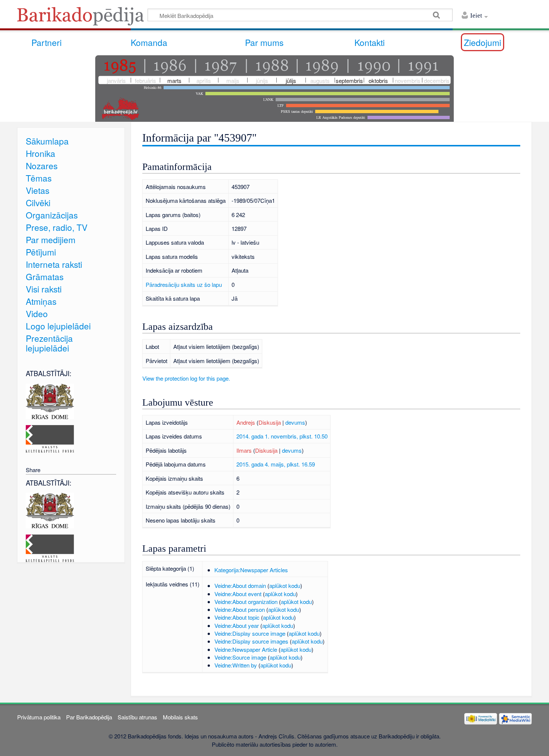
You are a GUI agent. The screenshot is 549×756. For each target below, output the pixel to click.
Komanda (149, 42)
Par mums (264, 42)
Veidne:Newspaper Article (245, 649)
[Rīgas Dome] (50, 400)
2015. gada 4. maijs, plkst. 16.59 (275, 464)
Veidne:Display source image (249, 633)
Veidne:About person (239, 609)
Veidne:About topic (237, 617)
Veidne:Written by (235, 665)
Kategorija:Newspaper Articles (251, 570)
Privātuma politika (39, 717)
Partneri (46, 42)
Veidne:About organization (245, 601)
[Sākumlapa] (82, 18)
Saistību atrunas (137, 717)
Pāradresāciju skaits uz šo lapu (184, 284)
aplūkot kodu (284, 585)
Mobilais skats (180, 717)
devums (295, 422)
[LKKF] (50, 438)
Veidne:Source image (240, 657)
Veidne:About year (236, 625)
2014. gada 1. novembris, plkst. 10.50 (282, 436)
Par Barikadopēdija (89, 717)
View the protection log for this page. (186, 378)
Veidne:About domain (240, 585)
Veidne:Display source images (251, 641)
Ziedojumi (482, 42)
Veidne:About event (237, 594)
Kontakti (369, 42)
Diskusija (269, 422)
